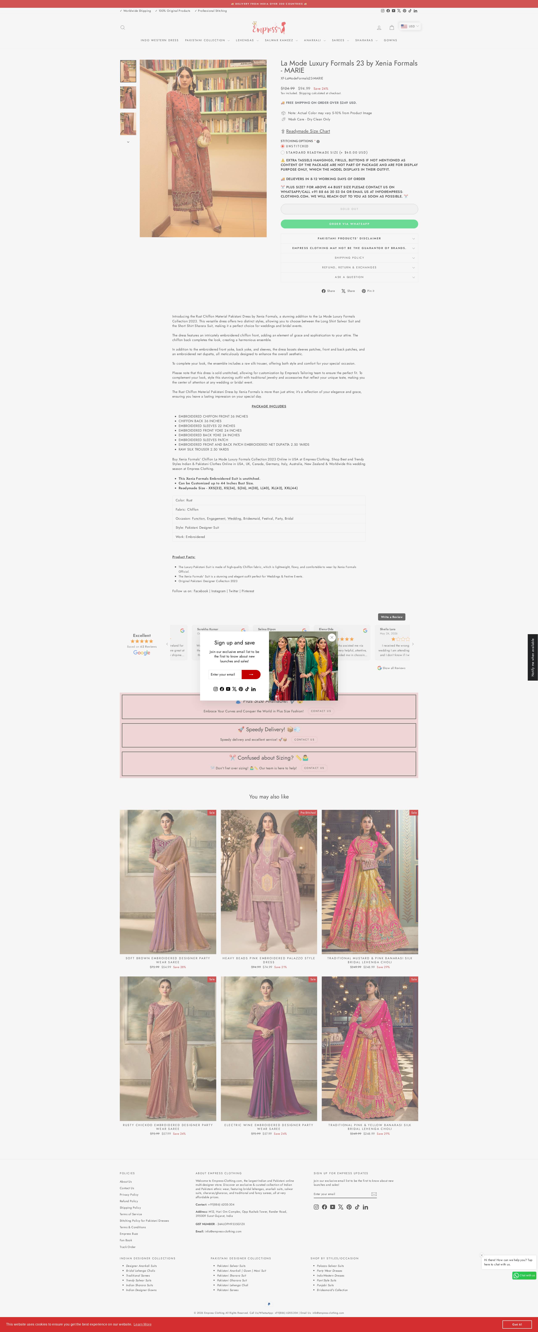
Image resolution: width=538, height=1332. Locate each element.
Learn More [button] (143, 1324)
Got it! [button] (517, 1324)
